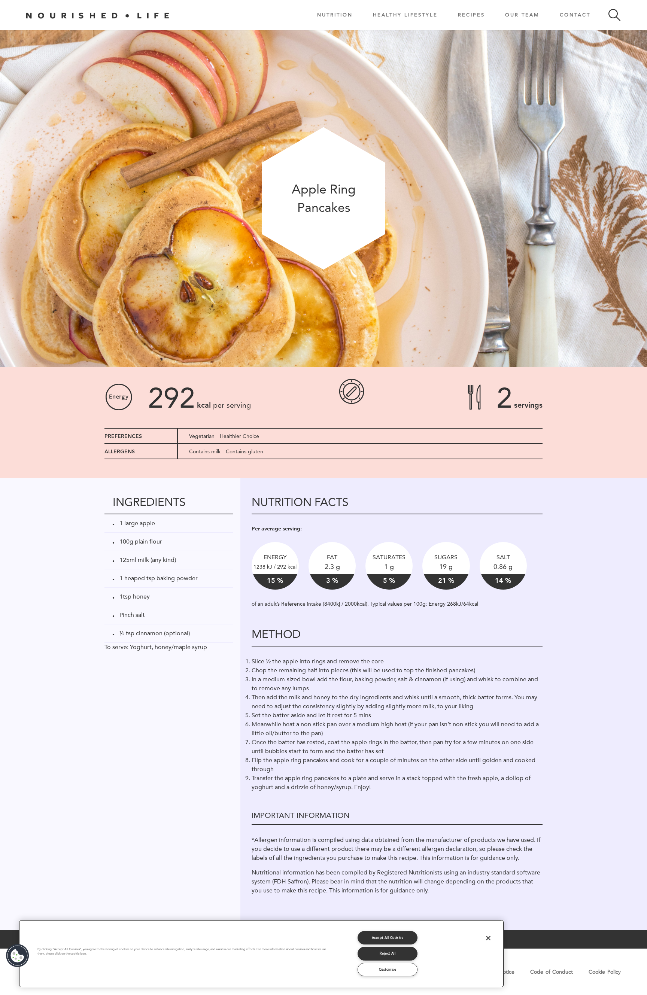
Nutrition (335, 15)
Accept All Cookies (387, 937)
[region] (261, 954)
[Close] (488, 938)
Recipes (471, 15)
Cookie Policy (605, 971)
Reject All (388, 953)
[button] (18, 956)
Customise (387, 969)
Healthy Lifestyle (405, 15)
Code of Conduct (551, 971)
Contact (575, 15)
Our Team (522, 15)
